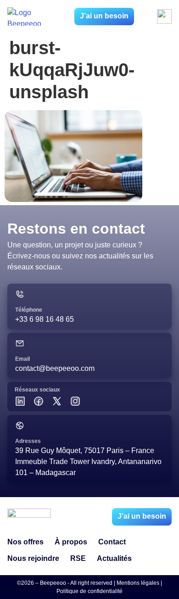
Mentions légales (138, 583)
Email (22, 359)
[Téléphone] (19, 294)
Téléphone (28, 310)
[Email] (19, 343)
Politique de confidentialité (89, 591)
